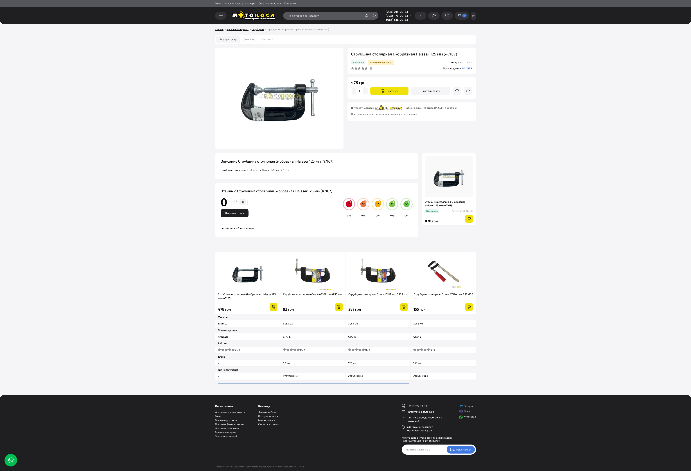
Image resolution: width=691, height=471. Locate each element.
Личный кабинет (268, 412)
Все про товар (228, 39)
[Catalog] (221, 16)
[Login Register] (420, 16)
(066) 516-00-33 (397, 19)
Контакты (290, 3)
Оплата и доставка (270, 3)
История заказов (268, 416)
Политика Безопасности (229, 424)
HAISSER (467, 68)
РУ (473, 16)
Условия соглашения (227, 428)
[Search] (367, 16)
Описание (249, 39)
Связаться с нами (268, 424)
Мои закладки (266, 420)
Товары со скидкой (226, 436)
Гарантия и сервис (226, 432)
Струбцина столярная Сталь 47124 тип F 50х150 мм (443, 296)
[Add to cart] (273, 307)
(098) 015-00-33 (397, 11)
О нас (218, 3)
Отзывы (267, 39)
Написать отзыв (234, 213)
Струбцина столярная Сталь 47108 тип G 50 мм (312, 294)
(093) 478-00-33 (397, 15)
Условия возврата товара (240, 3)
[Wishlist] (457, 91)
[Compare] (468, 91)
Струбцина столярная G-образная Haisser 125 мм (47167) (247, 296)
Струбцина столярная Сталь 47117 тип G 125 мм (377, 294)
